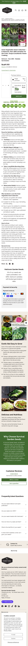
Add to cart (19, 96)
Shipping (3, 67)
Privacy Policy (7, 630)
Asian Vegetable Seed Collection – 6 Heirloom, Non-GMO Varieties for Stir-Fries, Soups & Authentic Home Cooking (12, 20)
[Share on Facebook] (9, 263)
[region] (14, 544)
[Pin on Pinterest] (12, 263)
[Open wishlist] (26, 323)
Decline (13, 638)
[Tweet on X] (6, 263)
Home (2, 18)
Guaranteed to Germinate (8, 70)
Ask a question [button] (14, 483)
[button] (22, 10)
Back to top (14, 550)
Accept (13, 634)
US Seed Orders (15, 1)
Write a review (14, 479)
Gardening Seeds (8, 18)
